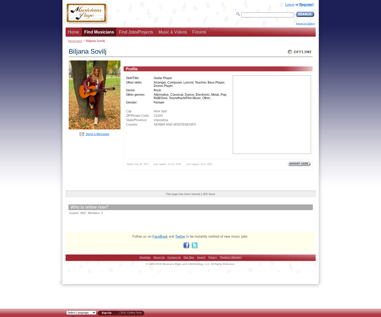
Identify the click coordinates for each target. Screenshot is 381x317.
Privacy (212, 257)
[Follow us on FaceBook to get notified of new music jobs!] (186, 247)
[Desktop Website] (231, 257)
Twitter (180, 236)
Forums (199, 32)
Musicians (75, 41)
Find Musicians (99, 32)
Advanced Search (305, 23)
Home (73, 32)
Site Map (189, 257)
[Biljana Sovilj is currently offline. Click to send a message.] (300, 54)
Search (201, 257)
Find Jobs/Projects (136, 32)
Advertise (145, 257)
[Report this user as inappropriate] (299, 165)
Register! (306, 4)
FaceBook (160, 236)
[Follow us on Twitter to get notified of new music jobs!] (195, 247)
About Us (159, 257)
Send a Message (97, 134)
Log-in (289, 4)
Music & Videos (172, 32)
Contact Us (174, 257)
